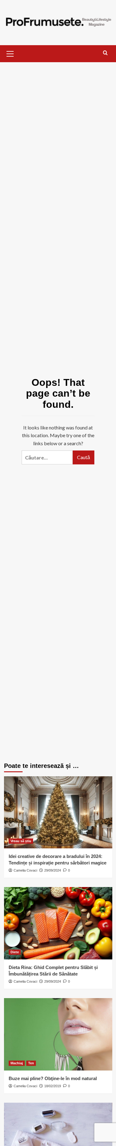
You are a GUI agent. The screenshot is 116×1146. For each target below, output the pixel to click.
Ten (31, 1063)
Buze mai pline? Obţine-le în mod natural (53, 1078)
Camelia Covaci (25, 870)
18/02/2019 (52, 1086)
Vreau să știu (21, 841)
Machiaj (17, 1063)
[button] (10, 53)
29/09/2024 (52, 870)
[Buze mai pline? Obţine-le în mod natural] (58, 1034)
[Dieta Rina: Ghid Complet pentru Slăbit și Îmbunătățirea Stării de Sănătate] (58, 923)
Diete (15, 952)
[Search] (105, 53)
